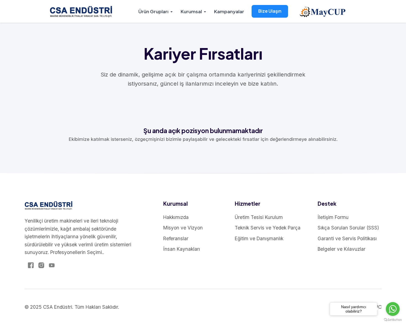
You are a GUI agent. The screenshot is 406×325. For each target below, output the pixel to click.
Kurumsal (191, 11)
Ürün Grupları (153, 11)
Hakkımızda (176, 217)
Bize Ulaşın (269, 11)
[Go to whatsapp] (393, 309)
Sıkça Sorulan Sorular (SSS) (348, 228)
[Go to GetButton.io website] (393, 319)
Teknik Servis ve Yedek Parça (267, 228)
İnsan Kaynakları (181, 249)
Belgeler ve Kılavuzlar (341, 249)
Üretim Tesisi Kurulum (259, 217)
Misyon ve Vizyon (183, 228)
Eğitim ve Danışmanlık (259, 238)
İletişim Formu (333, 217)
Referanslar (175, 238)
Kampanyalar (229, 11)
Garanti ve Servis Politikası (347, 238)
